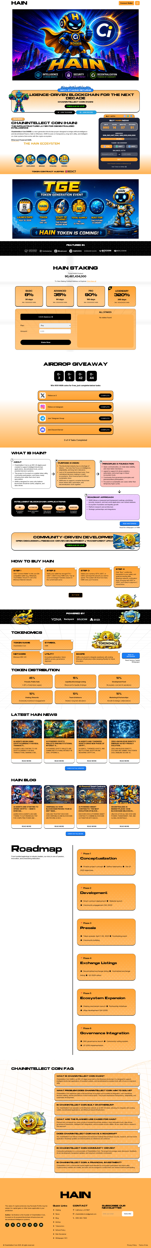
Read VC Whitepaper (131, 655)
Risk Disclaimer (60, 1234)
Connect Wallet (126, 3)
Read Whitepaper (129, 523)
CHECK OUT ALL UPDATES (75, 768)
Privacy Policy (132, 1245)
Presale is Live (75, 106)
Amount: (23, 331)
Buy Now (75, 595)
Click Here (90, 281)
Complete (105, 396)
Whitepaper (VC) (61, 1238)
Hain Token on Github (118, 167)
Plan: (22, 325)
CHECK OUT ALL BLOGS (75, 834)
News (57, 1214)
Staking (58, 1210)
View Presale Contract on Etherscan (118, 163)
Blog (57, 1218)
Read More (17, 119)
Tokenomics (59, 1226)
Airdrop (58, 1222)
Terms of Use (143, 1245)
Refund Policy (60, 1230)
